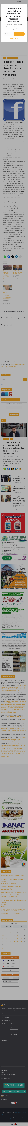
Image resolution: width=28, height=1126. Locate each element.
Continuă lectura (14, 38)
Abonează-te (19, 34)
